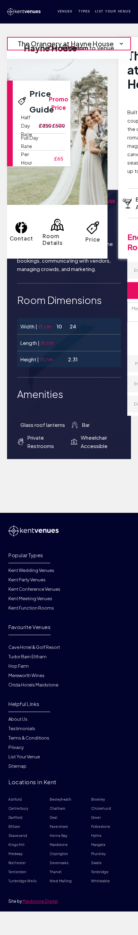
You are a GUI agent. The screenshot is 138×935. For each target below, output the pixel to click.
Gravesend (17, 836)
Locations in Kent (32, 782)
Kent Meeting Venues (30, 598)
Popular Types (25, 555)
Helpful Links (24, 704)
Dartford (15, 817)
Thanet (56, 872)
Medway (15, 854)
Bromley (98, 799)
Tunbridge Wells (22, 881)
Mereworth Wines (26, 675)
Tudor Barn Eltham (27, 656)
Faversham (59, 827)
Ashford (15, 799)
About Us (17, 719)
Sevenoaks (59, 863)
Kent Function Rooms (31, 608)
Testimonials (21, 728)
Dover (96, 817)
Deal (53, 817)
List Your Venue (24, 756)
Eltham (14, 827)
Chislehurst (101, 808)
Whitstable (100, 881)
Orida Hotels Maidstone (33, 684)
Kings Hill (16, 845)
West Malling (61, 881)
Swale (96, 863)
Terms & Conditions (28, 738)
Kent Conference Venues (34, 589)
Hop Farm (18, 666)
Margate (98, 845)
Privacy (16, 747)
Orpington (59, 854)
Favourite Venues (29, 627)
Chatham (57, 808)
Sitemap (17, 766)
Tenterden (17, 872)
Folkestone (100, 827)
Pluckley (98, 854)
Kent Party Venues (27, 579)
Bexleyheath (60, 799)
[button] (69, 43)
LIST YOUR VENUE (113, 11)
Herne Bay (58, 836)
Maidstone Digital (40, 901)
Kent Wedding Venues (31, 570)
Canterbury (18, 808)
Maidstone (59, 845)
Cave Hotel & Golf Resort (34, 647)
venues (65, 11)
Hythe (96, 836)
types (84, 11)
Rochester (17, 863)
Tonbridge (100, 872)
